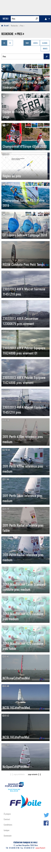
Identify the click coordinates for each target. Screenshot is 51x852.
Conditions (8, 824)
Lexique (6, 830)
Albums (44, 43)
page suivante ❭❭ (34, 774)
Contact (7, 819)
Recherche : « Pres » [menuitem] (17, 26)
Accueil (6, 26)
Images (45, 49)
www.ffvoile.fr (40, 848)
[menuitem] (47, 19)
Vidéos (35, 43)
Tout (27, 43)
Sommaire (7, 835)
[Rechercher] (37, 18)
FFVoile (36, 7)
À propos (7, 814)
